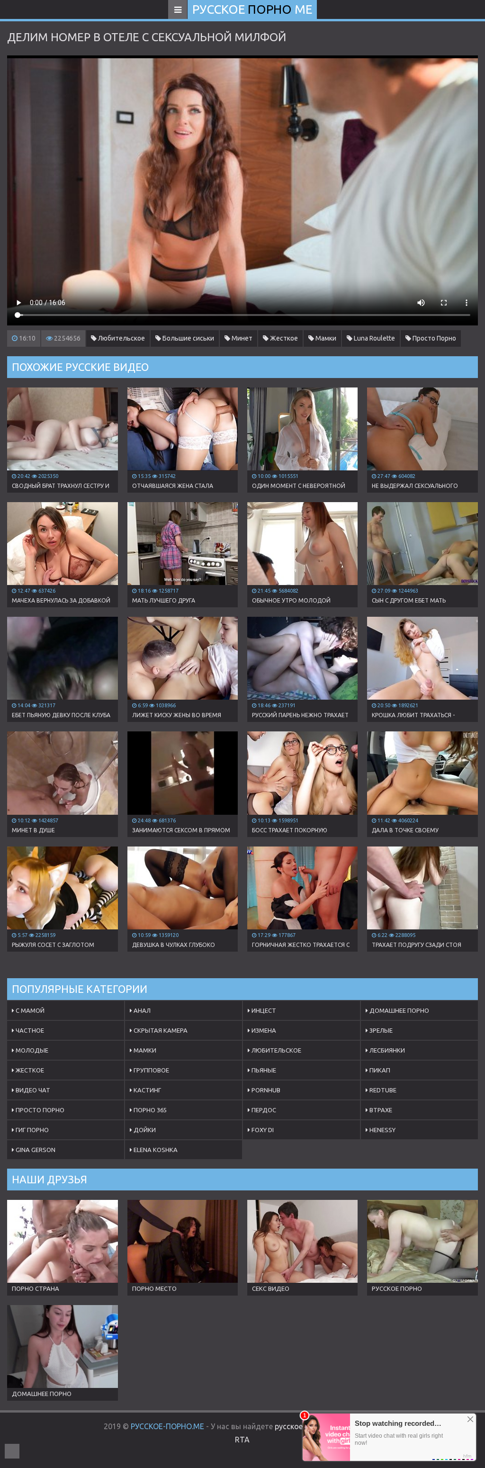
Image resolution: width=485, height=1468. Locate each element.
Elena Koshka (155, 1149)
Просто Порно (433, 338)
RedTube (382, 1090)
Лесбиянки (386, 1050)
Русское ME (252, 9)
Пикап (379, 1070)
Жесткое (283, 338)
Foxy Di (262, 1129)
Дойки (144, 1129)
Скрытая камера (160, 1030)
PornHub (265, 1090)
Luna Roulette (373, 338)
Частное (29, 1030)
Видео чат (32, 1090)
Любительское (121, 338)
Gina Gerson (34, 1149)
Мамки (325, 338)
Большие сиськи (187, 338)
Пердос (263, 1110)
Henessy (381, 1129)
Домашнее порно (398, 1010)
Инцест (263, 1010)
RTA (242, 1439)
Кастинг (146, 1090)
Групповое (150, 1070)
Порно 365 (149, 1110)
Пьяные (263, 1070)
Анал (141, 1010)
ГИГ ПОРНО (31, 1129)
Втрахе (380, 1110)
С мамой (29, 1010)
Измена (263, 1030)
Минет (241, 338)
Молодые (31, 1050)
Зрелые (380, 1030)
